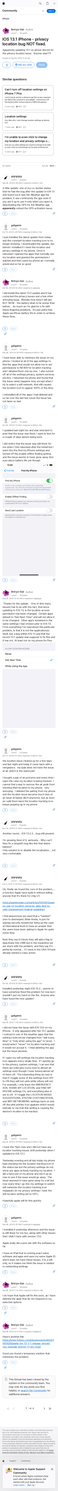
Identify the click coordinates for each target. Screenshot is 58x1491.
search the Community (34, 1390)
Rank (52, 166)
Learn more (18, 1485)
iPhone (5, 18)
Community (9, 10)
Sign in (51, 11)
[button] (40, 3)
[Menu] (54, 3)
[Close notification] (52, 1469)
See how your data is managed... (42, 1452)
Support (12, 1461)
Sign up (30, 1485)
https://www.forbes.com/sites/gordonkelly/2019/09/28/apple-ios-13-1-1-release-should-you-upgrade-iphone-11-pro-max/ (28, 1343)
